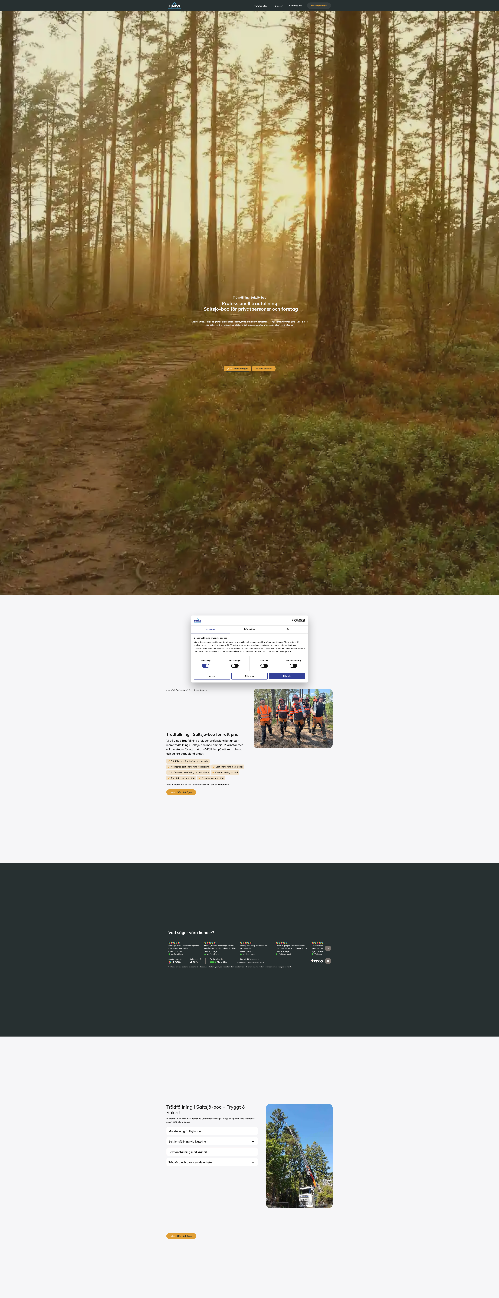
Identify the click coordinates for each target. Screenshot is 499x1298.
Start (168, 690)
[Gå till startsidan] (208, 5)
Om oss (278, 6)
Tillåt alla (287, 676)
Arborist (204, 761)
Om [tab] (288, 629)
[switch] (235, 665)
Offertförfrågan (319, 6)
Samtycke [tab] (210, 629)
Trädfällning (176, 761)
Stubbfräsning (191, 761)
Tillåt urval (249, 676)
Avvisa (212, 676)
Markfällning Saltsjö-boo (185, 1131)
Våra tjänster (260, 6)
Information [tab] (249, 629)
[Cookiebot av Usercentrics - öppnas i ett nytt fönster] (293, 620)
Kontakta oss (295, 6)
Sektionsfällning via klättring (187, 1141)
